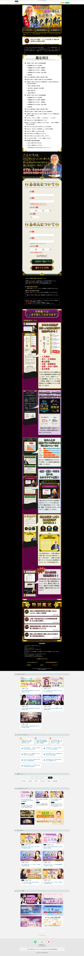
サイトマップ (55, 664)
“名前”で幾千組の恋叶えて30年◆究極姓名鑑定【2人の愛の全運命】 (43, 619)
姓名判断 (30, 781)
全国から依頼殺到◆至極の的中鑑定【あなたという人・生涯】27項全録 (43, 612)
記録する (39, 256)
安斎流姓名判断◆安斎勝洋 (36, 33)
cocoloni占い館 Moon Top (27, 33)
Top (52, 662)
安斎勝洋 (48, 781)
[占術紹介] (55, 30)
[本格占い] (16, 3)
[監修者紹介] (42, 30)
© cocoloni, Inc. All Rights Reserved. (42, 952)
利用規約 (41, 303)
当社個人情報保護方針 (29, 302)
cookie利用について (42, 944)
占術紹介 (42, 664)
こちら (40, 204)
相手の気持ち (23, 781)
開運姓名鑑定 (55, 781)
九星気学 (36, 781)
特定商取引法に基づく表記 (42, 658)
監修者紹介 (29, 664)
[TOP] (28, 30)
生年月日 (32, 207)
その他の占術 (42, 781)
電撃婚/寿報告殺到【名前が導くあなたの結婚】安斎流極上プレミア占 (43, 627)
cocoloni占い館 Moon (42, 945)
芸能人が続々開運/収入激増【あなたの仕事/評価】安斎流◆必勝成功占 (44, 635)
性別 (31, 214)
